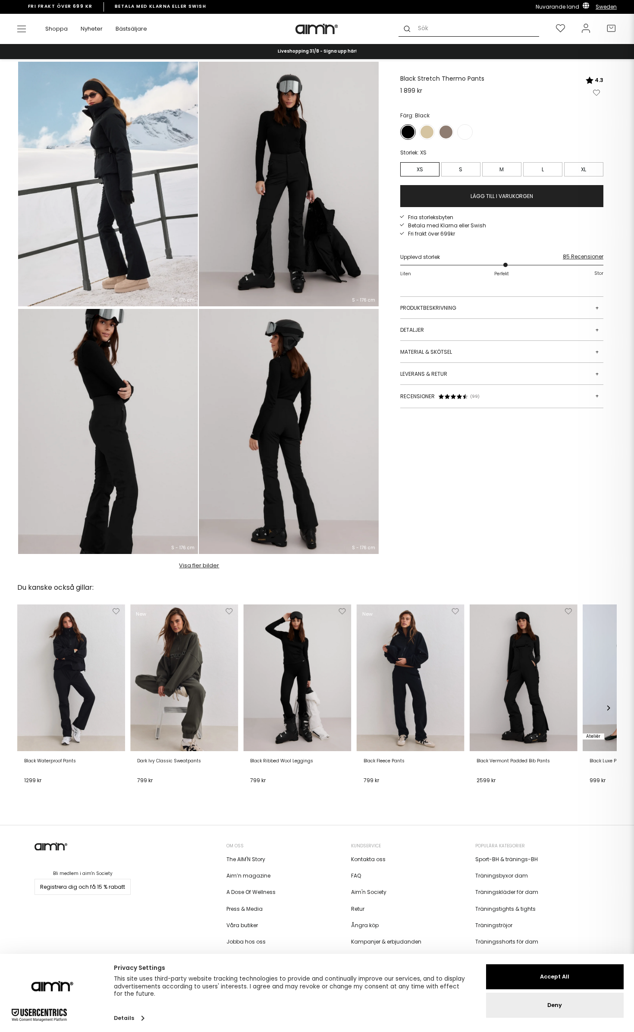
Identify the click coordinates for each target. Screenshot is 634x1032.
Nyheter (92, 29)
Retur (357, 908)
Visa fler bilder (199, 565)
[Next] (608, 708)
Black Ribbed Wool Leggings (281, 761)
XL (583, 169)
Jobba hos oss (246, 941)
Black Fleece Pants (384, 761)
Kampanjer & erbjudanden (386, 941)
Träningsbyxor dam (501, 875)
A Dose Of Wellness (251, 892)
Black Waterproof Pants (50, 761)
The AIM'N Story (245, 859)
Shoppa (56, 29)
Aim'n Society (368, 892)
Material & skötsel (499, 352)
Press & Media (244, 908)
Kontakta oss (368, 859)
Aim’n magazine (248, 875)
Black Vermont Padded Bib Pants (513, 761)
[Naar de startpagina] (317, 29)
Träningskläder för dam (506, 892)
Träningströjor (493, 925)
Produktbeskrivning (499, 307)
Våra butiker (242, 925)
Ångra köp (365, 925)
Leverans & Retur (499, 374)
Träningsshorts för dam (506, 941)
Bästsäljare (131, 29)
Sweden (606, 6)
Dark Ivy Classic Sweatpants (169, 761)
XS (420, 169)
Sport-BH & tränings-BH (506, 859)
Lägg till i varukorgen (54, 791)
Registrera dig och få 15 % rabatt (82, 886)
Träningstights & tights (505, 908)
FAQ (356, 875)
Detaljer (499, 330)
